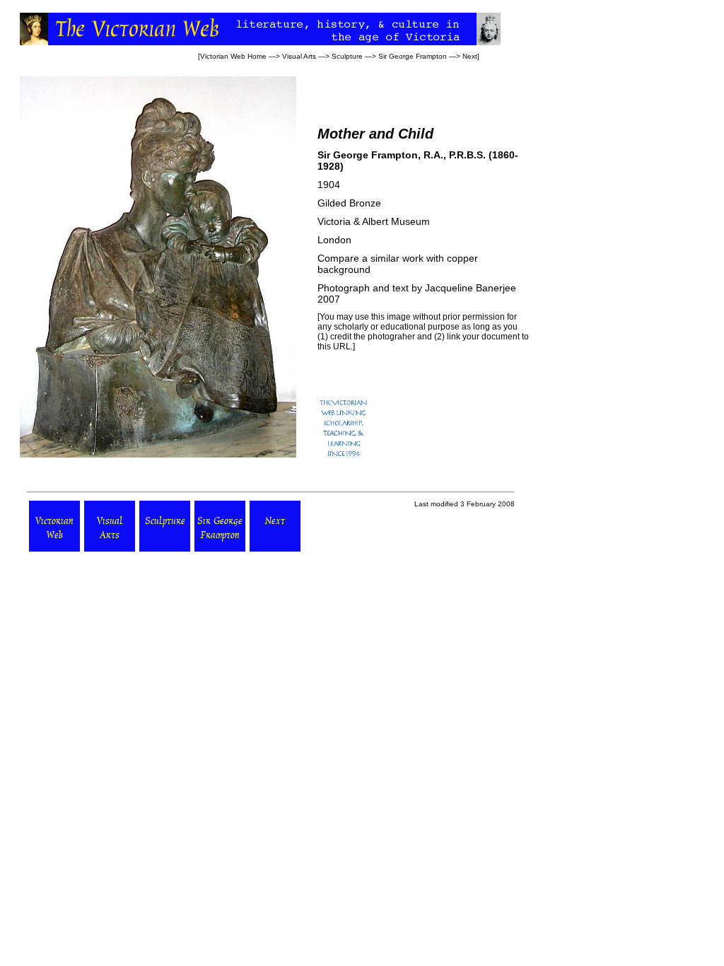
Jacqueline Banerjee (470, 287)
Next (469, 56)
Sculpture (347, 56)
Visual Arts (299, 56)
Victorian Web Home (233, 56)
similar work (397, 258)
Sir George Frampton (412, 56)
